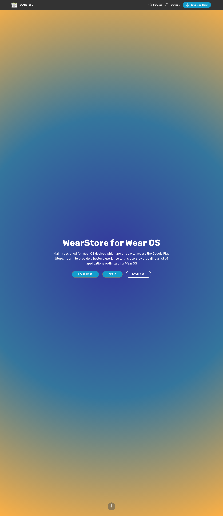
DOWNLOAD (138, 274)
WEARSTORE (26, 5)
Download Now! (199, 5)
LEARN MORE (85, 274)
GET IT (112, 274)
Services (157, 5)
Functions (174, 5)
